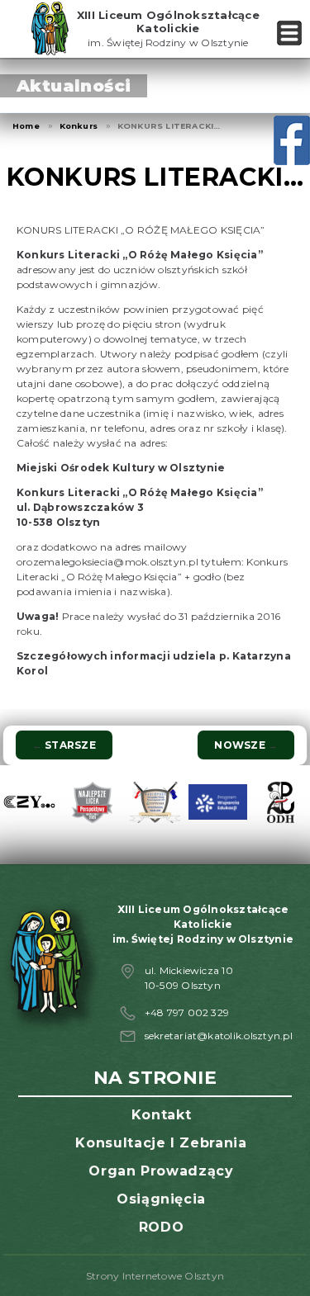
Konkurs (79, 125)
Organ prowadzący (160, 1171)
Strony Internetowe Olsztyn (155, 1276)
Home (26, 125)
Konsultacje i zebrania (160, 1143)
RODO (161, 1227)
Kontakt (161, 1115)
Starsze (64, 745)
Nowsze (246, 745)
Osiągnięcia (161, 1199)
